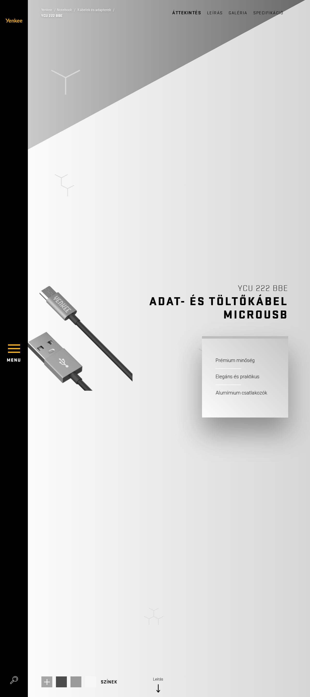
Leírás (215, 13)
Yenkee (46, 10)
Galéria (238, 13)
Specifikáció (268, 13)
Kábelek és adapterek (94, 10)
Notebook (64, 10)
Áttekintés (186, 13)
